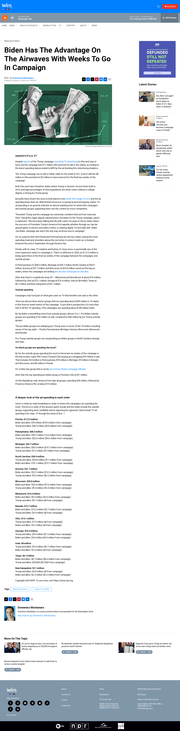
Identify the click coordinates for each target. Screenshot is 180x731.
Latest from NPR (41, 589)
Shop (102, 689)
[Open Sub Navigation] (17, 26)
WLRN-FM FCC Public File (109, 706)
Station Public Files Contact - (148, 699)
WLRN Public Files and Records (149, 689)
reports (26, 161)
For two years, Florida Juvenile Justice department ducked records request (164, 175)
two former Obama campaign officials (67, 369)
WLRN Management (145, 708)
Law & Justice (161, 166)
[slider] (16, 17)
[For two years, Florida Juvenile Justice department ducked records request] (147, 170)
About (83, 26)
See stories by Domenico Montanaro (37, 615)
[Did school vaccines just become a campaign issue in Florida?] (147, 121)
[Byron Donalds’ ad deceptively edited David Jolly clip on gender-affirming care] (147, 144)
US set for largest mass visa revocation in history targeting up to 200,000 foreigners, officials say (39, 646)
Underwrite (66, 706)
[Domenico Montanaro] (9, 613)
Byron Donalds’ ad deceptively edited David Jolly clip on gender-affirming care (164, 150)
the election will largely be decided (71, 271)
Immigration (161, 92)
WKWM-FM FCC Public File (109, 708)
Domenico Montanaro (23, 78)
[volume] (12, 18)
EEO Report (142, 695)
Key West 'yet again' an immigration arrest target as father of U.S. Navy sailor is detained (164, 101)
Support (70, 26)
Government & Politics (162, 117)
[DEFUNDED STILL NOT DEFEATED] (157, 59)
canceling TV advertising (66, 161)
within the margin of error (78, 198)
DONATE (171, 6)
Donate (64, 700)
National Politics (12, 41)
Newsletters (49, 26)
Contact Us (66, 695)
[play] (5, 17)
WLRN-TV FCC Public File (109, 704)
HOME (4, 26)
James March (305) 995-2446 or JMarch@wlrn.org (150, 705)
